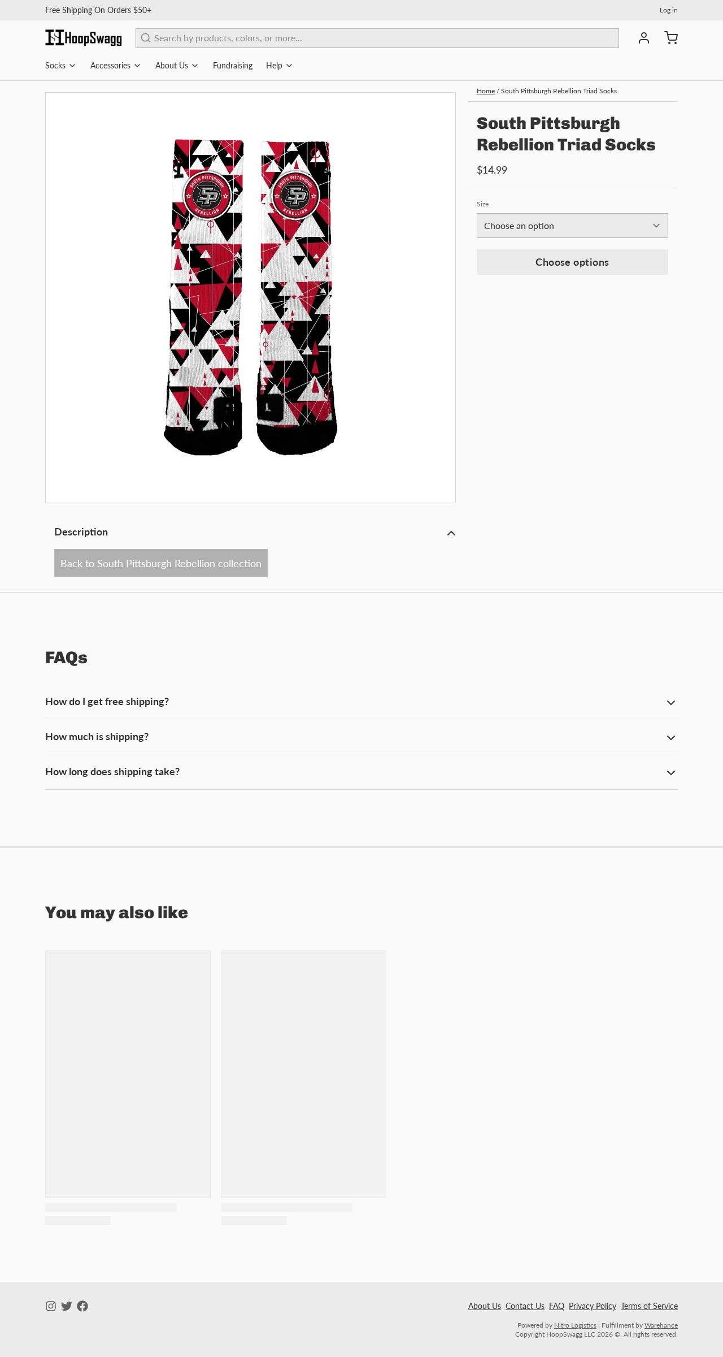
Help (274, 65)
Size (483, 204)
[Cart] (666, 38)
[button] (572, 262)
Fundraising (232, 65)
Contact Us (525, 1306)
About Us (171, 65)
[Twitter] (66, 1306)
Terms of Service (649, 1306)
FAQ (556, 1306)
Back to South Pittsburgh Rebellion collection (161, 563)
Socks (55, 65)
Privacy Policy (592, 1306)
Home (486, 91)
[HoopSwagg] (83, 37)
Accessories (110, 65)
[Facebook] (82, 1306)
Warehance (661, 1325)
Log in (669, 10)
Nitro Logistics (575, 1325)
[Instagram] (50, 1306)
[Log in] (639, 38)
